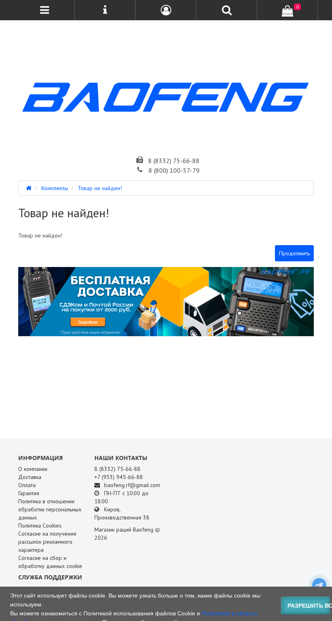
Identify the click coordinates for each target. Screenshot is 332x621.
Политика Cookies (40, 525)
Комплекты (54, 188)
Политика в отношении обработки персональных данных (49, 509)
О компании (32, 469)
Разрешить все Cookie (308, 605)
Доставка (29, 477)
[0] (287, 10)
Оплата (27, 485)
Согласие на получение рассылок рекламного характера (47, 541)
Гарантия (28, 493)
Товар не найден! (100, 188)
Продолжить (294, 253)
